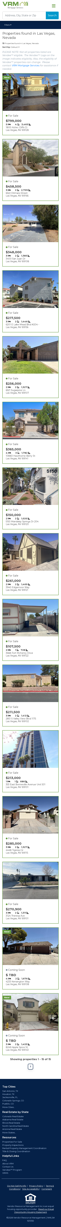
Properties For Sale (12, 1142)
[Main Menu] (53, 6)
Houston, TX (8, 1094)
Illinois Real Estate (11, 1123)
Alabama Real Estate (12, 1119)
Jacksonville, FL (10, 1097)
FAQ (4, 1160)
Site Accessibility (30, 1189)
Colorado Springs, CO (13, 1100)
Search (52, 15)
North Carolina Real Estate (15, 1126)
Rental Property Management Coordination (24, 1148)
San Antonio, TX (10, 1091)
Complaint (46, 1189)
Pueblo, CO (8, 1104)
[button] (8, 24)
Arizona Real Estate (12, 1129)
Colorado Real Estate (13, 1116)
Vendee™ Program (12, 1170)
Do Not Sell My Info (16, 1186)
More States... (9, 1132)
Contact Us (7, 1167)
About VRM (8, 1163)
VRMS (5, 1173)
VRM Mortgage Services (25, 65)
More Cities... (8, 1107)
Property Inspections (12, 1145)
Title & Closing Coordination (16, 1151)
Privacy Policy (36, 1186)
